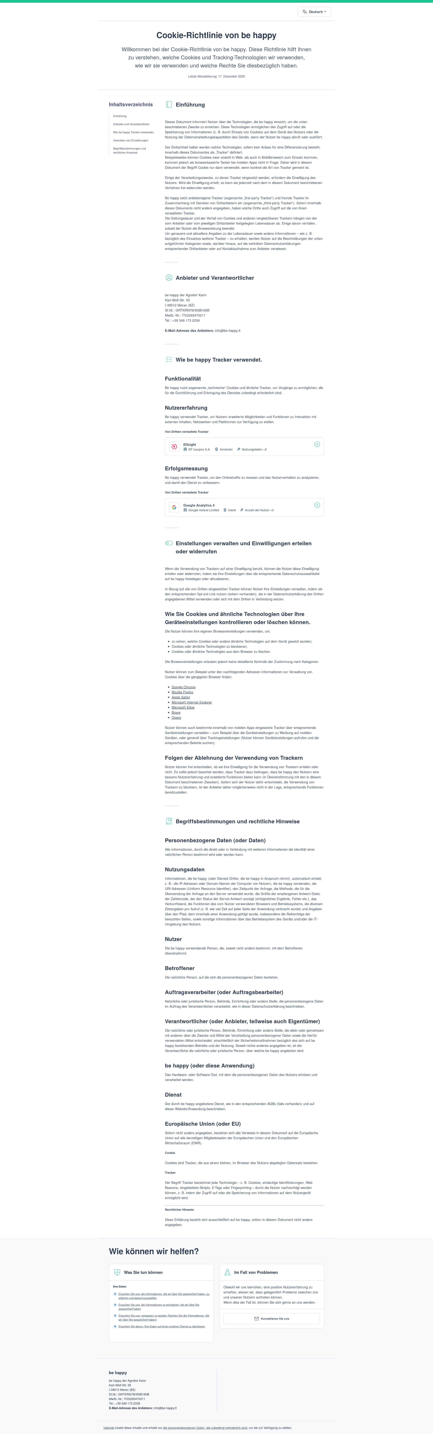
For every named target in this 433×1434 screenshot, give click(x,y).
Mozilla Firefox (182, 692)
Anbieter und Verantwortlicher (131, 124)
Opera (176, 717)
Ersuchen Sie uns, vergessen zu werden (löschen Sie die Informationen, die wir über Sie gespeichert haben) (164, 1318)
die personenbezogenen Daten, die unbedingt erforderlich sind (205, 1427)
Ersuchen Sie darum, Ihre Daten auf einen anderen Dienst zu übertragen (162, 1326)
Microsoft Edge (183, 707)
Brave (176, 712)
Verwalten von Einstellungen (130, 140)
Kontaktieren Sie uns (275, 1319)
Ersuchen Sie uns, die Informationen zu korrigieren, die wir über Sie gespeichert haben (159, 1307)
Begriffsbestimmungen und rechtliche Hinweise (129, 150)
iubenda (109, 1427)
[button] (314, 12)
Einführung (120, 116)
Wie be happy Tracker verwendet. (133, 132)
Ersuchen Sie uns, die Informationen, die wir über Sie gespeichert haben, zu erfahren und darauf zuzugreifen (164, 1296)
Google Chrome (184, 686)
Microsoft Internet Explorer (192, 702)
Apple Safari (181, 697)
